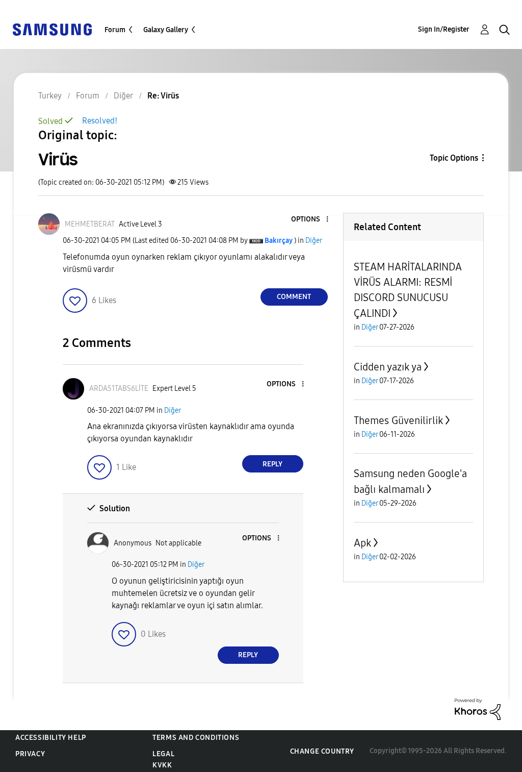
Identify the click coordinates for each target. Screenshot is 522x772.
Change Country (322, 751)
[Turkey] (52, 29)
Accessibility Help (50, 737)
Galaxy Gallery (165, 30)
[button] (310, 220)
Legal (163, 754)
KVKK (162, 765)
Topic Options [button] (454, 158)
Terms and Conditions (195, 737)
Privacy (30, 754)
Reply (272, 464)
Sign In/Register (443, 29)
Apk (362, 543)
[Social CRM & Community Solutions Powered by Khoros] (478, 708)
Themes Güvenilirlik (398, 420)
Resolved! (99, 121)
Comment (294, 296)
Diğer (313, 240)
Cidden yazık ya (388, 367)
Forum (115, 30)
